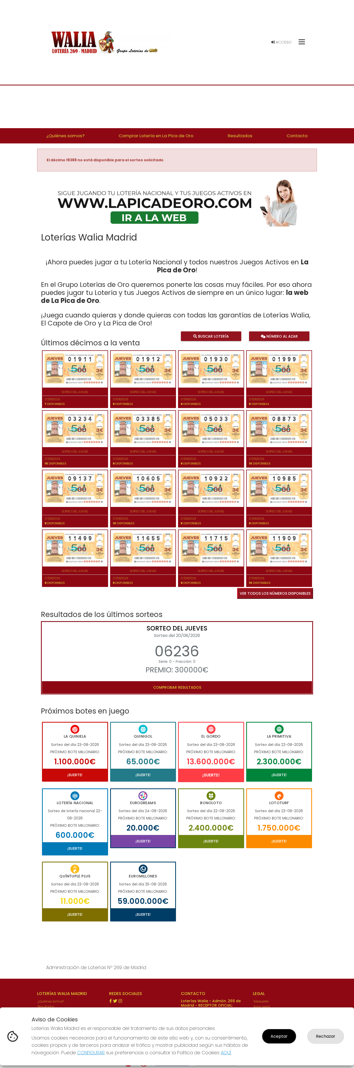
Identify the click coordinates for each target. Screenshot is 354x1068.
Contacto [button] (297, 136)
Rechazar (325, 1036)
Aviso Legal (261, 1006)
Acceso (283, 42)
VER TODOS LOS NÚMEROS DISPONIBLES (275, 593)
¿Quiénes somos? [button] (65, 136)
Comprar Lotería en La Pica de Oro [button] (156, 136)
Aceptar (279, 1036)
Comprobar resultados (177, 687)
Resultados (46, 1006)
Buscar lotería (213, 336)
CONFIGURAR (91, 1052)
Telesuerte (260, 1001)
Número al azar (281, 336)
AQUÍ (226, 1052)
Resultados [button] (240, 136)
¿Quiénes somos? (51, 1001)
